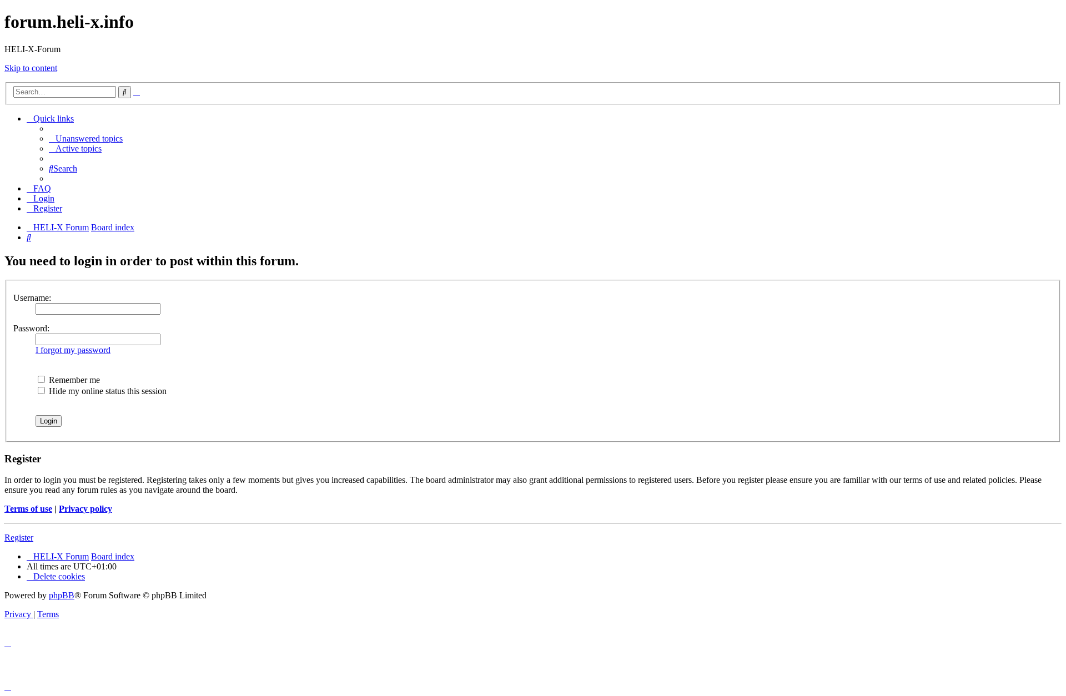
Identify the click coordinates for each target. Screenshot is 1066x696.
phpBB (61, 595)
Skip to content (30, 68)
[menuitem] (86, 138)
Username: (32, 297)
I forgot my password (73, 350)
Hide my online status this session (107, 391)
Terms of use (28, 508)
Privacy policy (85, 508)
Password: (31, 328)
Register (18, 537)
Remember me (73, 380)
